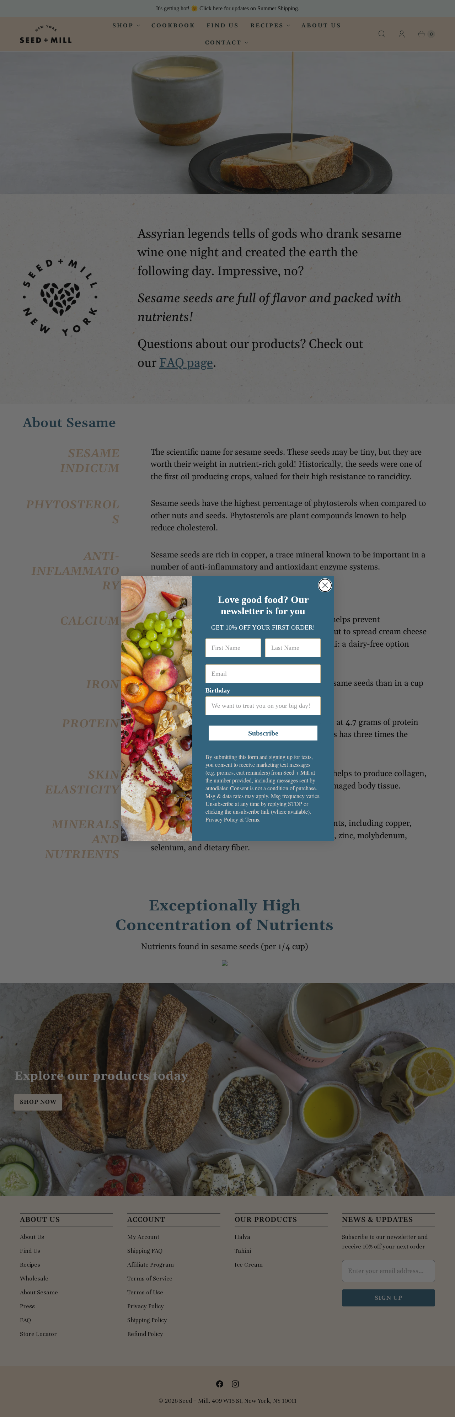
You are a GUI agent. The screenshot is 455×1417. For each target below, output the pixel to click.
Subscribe (263, 733)
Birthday (217, 690)
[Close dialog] (325, 585)
